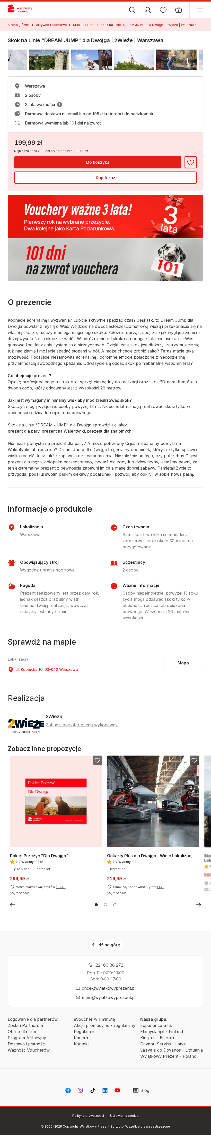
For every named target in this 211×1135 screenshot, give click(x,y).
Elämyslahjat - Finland (161, 1031)
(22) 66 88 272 (108, 965)
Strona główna (19, 25)
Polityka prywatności (88, 1116)
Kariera (81, 1037)
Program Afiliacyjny (27, 1037)
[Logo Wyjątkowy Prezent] (22, 10)
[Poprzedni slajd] (12, 904)
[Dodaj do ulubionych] (190, 162)
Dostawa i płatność (26, 1043)
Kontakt (81, 1043)
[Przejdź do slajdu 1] (96, 904)
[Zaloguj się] (148, 10)
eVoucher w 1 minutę (94, 1019)
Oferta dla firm (22, 1031)
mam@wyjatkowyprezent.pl (109, 997)
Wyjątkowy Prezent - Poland (168, 1056)
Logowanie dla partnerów (33, 1019)
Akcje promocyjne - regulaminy (104, 1025)
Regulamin (84, 1031)
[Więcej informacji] (60, 104)
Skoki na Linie (83, 25)
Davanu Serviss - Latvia (163, 1043)
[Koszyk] (178, 10)
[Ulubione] (163, 10)
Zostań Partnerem (25, 1025)
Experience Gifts (156, 1025)
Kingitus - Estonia (157, 1037)
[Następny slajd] (198, 904)
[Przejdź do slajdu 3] (114, 904)
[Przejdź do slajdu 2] (105, 904)
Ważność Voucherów (29, 1050)
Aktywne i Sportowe (51, 25)
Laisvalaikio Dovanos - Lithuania (171, 1050)
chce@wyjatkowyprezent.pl (109, 988)
